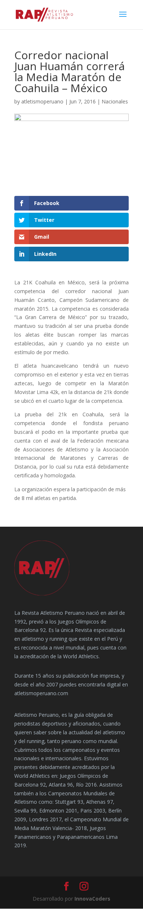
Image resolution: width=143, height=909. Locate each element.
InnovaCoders (92, 898)
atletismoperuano (42, 101)
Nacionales (115, 101)
